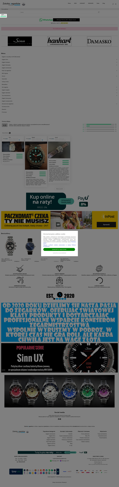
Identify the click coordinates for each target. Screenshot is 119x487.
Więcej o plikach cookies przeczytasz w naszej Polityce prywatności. (59, 245)
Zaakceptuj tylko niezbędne (59, 252)
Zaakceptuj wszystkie (59, 249)
